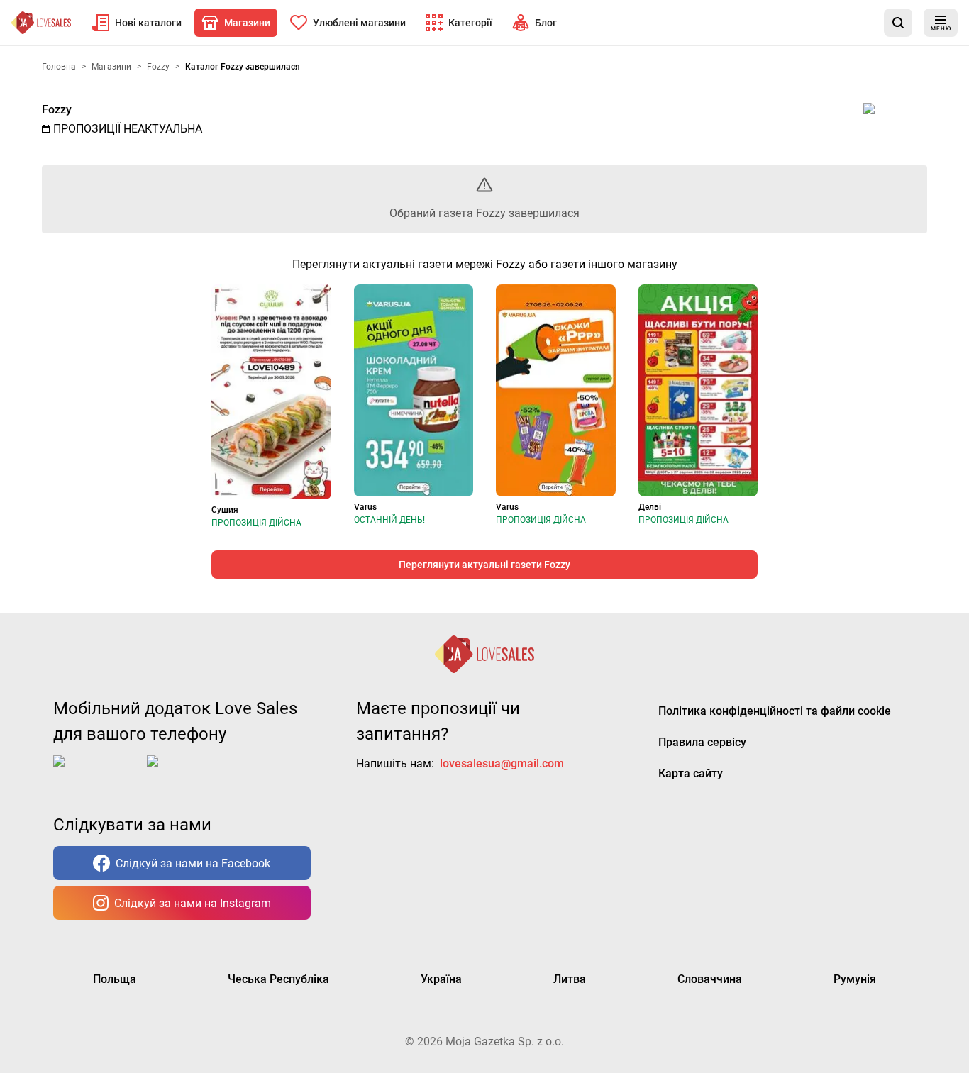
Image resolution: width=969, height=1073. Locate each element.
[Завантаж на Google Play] (191, 772)
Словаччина (709, 979)
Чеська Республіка (278, 979)
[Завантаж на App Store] (97, 772)
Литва (569, 979)
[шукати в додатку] (898, 23)
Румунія (855, 979)
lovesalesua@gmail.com (502, 763)
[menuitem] (137, 23)
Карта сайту (690, 773)
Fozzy (57, 109)
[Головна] (41, 23)
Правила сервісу (702, 742)
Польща (114, 979)
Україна (441, 979)
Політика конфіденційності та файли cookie (774, 711)
